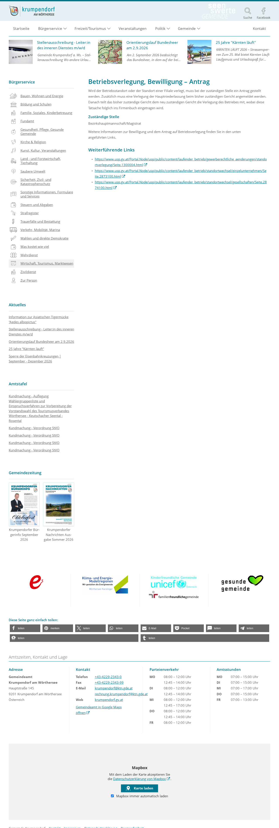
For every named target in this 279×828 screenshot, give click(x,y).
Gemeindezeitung (25, 472)
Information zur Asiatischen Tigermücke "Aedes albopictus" (38, 319)
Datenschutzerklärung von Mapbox (141, 779)
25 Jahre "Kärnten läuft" (26, 349)
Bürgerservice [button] (50, 28)
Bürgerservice (22, 82)
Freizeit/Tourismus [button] (90, 28)
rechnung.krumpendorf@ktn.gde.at (121, 694)
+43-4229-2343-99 (109, 682)
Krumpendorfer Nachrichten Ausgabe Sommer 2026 (58, 534)
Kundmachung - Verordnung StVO (34, 428)
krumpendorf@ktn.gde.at (114, 688)
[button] (25, 628)
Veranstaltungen (132, 28)
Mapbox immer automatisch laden (141, 796)
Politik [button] (160, 28)
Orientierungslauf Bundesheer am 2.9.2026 (41, 341)
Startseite (21, 28)
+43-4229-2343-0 (108, 677)
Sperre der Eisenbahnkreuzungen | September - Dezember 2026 (35, 358)
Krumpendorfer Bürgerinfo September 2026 (24, 534)
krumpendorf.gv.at (109, 699)
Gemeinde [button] (187, 28)
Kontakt (259, 28)
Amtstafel (18, 383)
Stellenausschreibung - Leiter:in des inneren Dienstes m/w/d (41, 331)
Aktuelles (17, 304)
